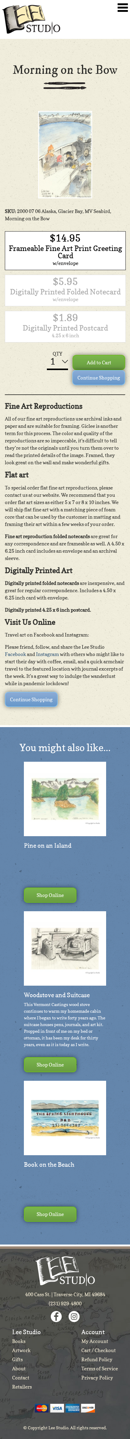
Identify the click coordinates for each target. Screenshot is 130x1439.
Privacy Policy (97, 1378)
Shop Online (50, 895)
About (19, 1368)
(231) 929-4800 (65, 1303)
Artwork (21, 1350)
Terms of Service (99, 1368)
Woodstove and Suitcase (57, 995)
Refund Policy (96, 1359)
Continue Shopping (98, 378)
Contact (20, 1378)
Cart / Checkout (98, 1350)
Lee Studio (31, 19)
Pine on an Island (47, 845)
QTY (57, 354)
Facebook (15, 654)
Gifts (17, 1359)
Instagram (47, 654)
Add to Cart (99, 362)
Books (18, 1341)
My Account (94, 1341)
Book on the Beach (49, 1164)
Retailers (22, 1387)
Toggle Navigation (122, 7)
